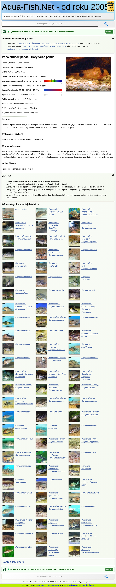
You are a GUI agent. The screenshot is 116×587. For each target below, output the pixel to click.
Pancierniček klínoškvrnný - (87, 375)
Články (23, 16)
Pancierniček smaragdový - (24, 225)
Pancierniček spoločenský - (55, 495)
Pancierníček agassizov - (89, 239)
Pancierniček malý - (90, 440)
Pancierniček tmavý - (23, 453)
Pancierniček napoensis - (24, 401)
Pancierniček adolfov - (23, 237)
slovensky (110, 10)
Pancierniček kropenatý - (90, 549)
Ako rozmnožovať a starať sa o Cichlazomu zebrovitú (45, 46)
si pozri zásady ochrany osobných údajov (79, 585)
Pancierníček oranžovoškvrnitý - (88, 308)
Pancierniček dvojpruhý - (56, 522)
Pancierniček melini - (23, 386)
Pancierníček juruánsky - (89, 225)
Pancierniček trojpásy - (24, 522)
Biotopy (53, 16)
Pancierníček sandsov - (23, 306)
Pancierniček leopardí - (57, 359)
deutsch (110, 2)
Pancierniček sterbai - (57, 507)
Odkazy (98, 16)
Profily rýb (32, 16)
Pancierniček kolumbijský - (55, 387)
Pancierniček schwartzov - (56, 468)
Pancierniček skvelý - (57, 440)
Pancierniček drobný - (90, 386)
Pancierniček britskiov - (55, 212)
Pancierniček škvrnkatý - (24, 374)
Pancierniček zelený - (57, 237)
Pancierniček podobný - (89, 482)
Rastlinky (44, 16)
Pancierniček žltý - (89, 399)
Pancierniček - (56, 305)
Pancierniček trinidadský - (54, 551)
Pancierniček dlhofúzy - (89, 536)
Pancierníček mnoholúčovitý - (89, 212)
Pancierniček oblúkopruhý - (56, 252)
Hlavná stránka (11, 16)
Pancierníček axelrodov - (89, 266)
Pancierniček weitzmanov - (89, 522)
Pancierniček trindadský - (53, 227)
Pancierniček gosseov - (89, 333)
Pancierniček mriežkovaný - (57, 455)
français (110, 7)
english (110, 5)
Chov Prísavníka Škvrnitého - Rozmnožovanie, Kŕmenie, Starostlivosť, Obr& (48, 44)
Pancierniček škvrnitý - (90, 413)
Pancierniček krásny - (57, 318)
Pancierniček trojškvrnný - (56, 347)
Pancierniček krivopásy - (57, 374)
